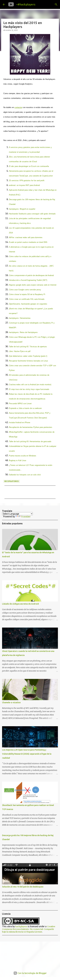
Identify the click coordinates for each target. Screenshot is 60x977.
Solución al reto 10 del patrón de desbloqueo (22, 887)
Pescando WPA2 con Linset (20, 403)
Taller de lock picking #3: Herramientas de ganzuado (30, 441)
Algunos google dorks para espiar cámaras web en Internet (32, 285)
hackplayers (21, 926)
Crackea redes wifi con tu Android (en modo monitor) (30, 384)
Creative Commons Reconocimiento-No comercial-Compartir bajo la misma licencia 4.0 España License (28, 929)
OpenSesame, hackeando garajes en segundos (28, 304)
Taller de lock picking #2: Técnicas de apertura (28, 347)
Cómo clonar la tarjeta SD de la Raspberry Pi (27, 294)
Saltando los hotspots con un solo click (25, 475)
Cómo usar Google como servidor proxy (25, 290)
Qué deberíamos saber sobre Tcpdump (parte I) (28, 356)
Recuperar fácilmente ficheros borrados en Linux (28, 361)
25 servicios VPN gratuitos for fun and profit (26, 180)
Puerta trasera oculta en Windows (22, 456)
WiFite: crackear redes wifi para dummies (25, 237)
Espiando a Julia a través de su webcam (25, 408)
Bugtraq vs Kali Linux (17, 460)
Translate (25, 516)
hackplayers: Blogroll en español (22, 209)
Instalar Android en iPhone (19, 422)
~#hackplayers (25, 4)
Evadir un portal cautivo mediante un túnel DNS (28, 242)
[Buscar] (56, 4)
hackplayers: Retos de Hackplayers (23, 332)
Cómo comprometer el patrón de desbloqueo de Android (31, 275)
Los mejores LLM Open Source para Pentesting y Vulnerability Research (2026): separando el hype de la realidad (26, 754)
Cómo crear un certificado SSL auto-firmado (26, 299)
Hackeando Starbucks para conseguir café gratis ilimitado (32, 214)
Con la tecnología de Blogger (32, 973)
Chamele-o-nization (11, 702)
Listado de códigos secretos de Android (20, 604)
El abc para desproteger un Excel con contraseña (29, 166)
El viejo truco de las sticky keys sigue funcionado (29, 389)
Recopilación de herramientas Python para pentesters (30, 427)
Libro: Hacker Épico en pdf (19, 351)
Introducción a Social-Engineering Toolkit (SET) (28, 280)
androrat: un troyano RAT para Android (24, 185)
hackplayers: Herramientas (20, 318)
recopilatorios (11, 481)
